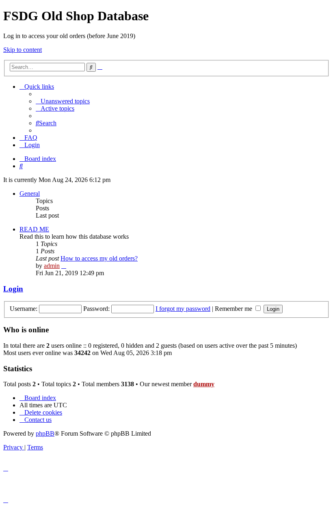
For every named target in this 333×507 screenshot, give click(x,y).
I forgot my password (183, 308)
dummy (203, 384)
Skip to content (22, 49)
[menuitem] (63, 101)
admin (52, 265)
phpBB (45, 433)
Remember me (234, 308)
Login (13, 289)
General (29, 193)
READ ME (34, 229)
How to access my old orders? (99, 258)
